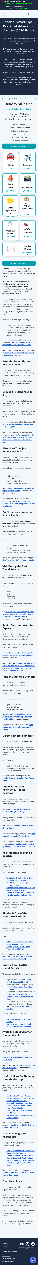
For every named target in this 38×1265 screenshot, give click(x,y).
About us (5, 1243)
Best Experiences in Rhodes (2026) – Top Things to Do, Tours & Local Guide (19, 503)
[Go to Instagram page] (27, 1244)
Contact (4, 1246)
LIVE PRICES (10, 168)
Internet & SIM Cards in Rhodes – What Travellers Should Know (19, 996)
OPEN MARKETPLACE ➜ (19, 146)
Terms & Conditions (8, 1258)
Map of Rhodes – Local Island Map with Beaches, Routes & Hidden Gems (20, 1162)
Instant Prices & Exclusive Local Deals (19, 3)
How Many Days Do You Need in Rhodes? (18, 560)
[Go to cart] (29, 14)
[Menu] (33, 14)
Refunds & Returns (8, 1261)
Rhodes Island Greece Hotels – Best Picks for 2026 (17, 439)
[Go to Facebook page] (33, 1244)
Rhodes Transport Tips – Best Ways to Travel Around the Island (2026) (18, 665)
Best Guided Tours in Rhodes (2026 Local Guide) (17, 727)
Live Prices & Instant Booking (19, 8)
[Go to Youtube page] (22, 1244)
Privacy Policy (6, 1256)
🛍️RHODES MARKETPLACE (18, 99)
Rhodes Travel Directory (9, 1251)
